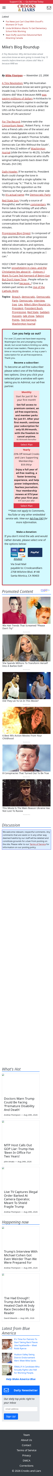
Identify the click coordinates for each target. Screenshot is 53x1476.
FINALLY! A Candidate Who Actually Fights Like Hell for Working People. (27, 1369)
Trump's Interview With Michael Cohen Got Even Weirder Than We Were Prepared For (21, 1257)
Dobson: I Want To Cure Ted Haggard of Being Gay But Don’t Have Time (26, 275)
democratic (28, 296)
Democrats (26, 300)
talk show (28, 316)
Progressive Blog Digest (16, 233)
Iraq (14, 304)
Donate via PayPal (35, 552)
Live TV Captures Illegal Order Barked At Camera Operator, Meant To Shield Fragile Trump (21, 1199)
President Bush (34, 308)
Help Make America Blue (21, 1379)
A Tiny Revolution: (12, 83)
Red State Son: (10, 200)
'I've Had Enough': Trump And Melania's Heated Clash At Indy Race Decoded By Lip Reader (19, 1305)
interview (39, 300)
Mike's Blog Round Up (37, 304)
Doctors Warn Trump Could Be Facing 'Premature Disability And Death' (19, 1104)
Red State (32, 312)
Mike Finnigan (14, 75)
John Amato (9, 1161)
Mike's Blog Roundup (20, 47)
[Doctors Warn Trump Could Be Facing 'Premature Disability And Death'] (20, 1084)
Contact (26, 1445)
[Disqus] (26, 953)
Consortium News (12, 125)
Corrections (26, 1465)
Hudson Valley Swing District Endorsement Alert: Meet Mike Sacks (25, 1357)
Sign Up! (11, 1416)
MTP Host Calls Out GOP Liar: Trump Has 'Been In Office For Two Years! (19, 1150)
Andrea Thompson (12, 1115)
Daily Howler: (10, 171)
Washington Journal (23, 323)
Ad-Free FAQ (37, 518)
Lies (20, 304)
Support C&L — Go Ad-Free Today (26, 1)
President (17, 308)
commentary (38, 204)
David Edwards (10, 1318)
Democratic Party (40, 194)
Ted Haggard (28, 320)
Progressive (19, 312)
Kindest (18, 559)
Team (26, 1435)
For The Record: (11, 121)
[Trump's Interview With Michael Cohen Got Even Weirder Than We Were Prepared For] (20, 1237)
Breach (16, 296)
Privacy (26, 1455)
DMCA (26, 1460)
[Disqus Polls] (26, 885)
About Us (26, 1440)
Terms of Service (38, 844)
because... (25, 283)
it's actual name (14, 194)
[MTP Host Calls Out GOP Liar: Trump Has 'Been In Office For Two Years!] (20, 1131)
